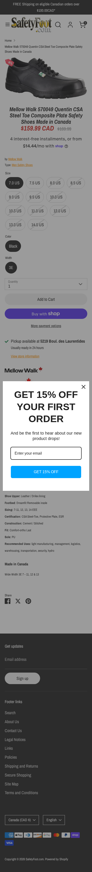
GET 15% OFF (46, 472)
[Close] (83, 386)
